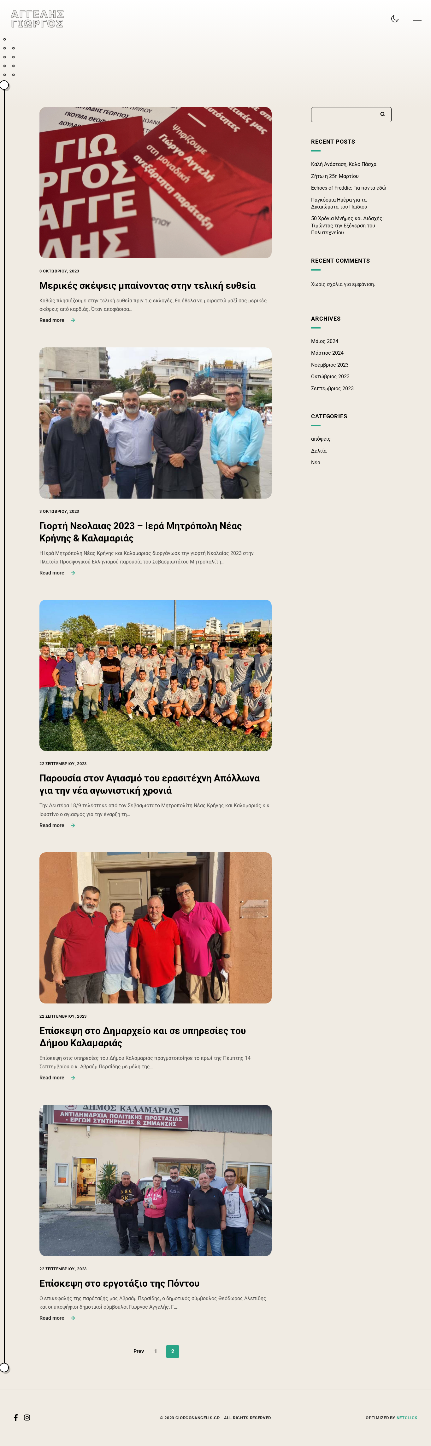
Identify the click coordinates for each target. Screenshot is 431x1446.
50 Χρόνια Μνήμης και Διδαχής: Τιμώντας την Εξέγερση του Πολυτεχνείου (347, 225)
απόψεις (321, 439)
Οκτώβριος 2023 (330, 377)
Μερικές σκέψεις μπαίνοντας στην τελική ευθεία (147, 285)
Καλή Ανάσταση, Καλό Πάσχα (343, 164)
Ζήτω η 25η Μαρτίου (335, 176)
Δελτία (319, 451)
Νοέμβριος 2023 (330, 365)
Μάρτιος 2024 (327, 353)
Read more (51, 320)
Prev (138, 1351)
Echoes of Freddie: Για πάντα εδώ (348, 188)
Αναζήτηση (382, 114)
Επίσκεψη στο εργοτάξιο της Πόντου (119, 1283)
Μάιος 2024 (324, 341)
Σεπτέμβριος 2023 (332, 389)
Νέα (315, 463)
